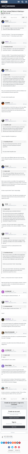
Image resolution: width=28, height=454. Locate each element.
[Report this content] (23, 22)
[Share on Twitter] (2, 443)
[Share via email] (17, 443)
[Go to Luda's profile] (2, 388)
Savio (3, 14)
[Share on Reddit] (13, 443)
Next (23, 17)
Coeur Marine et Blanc (18, 14)
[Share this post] (25, 22)
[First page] (1, 17)
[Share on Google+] (6, 443)
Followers (13, 432)
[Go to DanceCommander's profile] (2, 332)
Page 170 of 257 (14, 17)
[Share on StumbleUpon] (15, 443)
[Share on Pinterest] (20, 443)
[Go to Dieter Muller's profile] (2, 366)
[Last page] (26, 17)
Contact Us (17, 450)
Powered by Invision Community (14, 451)
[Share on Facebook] (4, 443)
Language (10, 450)
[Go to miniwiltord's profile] (2, 319)
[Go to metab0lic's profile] (2, 103)
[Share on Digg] (8, 443)
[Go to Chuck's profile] (2, 21)
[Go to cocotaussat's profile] (2, 291)
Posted (10, 22)
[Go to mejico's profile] (2, 42)
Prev (4, 17)
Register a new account (14, 417)
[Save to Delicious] (11, 443)
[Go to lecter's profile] (2, 204)
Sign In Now (14, 426)
